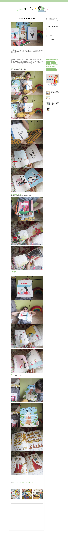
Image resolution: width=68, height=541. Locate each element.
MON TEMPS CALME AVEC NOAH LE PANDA (18, 68)
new (32, 482)
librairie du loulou (25, 482)
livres (30, 482)
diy (53, 64)
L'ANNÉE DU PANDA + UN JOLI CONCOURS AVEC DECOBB (54, 108)
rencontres (48, 66)
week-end (53, 59)
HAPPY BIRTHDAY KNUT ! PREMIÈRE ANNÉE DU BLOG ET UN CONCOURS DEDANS (55, 92)
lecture (19, 482)
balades (56, 59)
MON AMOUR (13, 271)
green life (56, 64)
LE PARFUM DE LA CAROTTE (16, 194)
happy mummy (53, 66)
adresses (48, 61)
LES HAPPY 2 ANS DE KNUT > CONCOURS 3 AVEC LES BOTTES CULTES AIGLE (55, 103)
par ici (15, 63)
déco (14, 482)
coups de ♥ (53, 68)
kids (16, 482)
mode (50, 59)
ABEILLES (12, 374)
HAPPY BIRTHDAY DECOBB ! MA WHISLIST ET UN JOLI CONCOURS (55, 98)
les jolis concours (49, 64)
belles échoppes (49, 68)
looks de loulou (52, 61)
